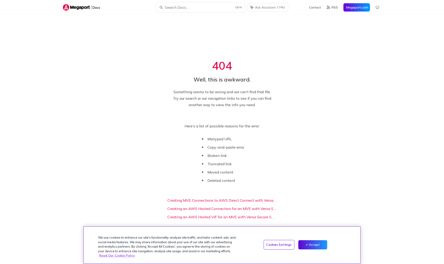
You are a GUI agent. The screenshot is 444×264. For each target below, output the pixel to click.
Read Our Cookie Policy (117, 255)
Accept (314, 244)
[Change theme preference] (377, 7)
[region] (222, 245)
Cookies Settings (279, 244)
